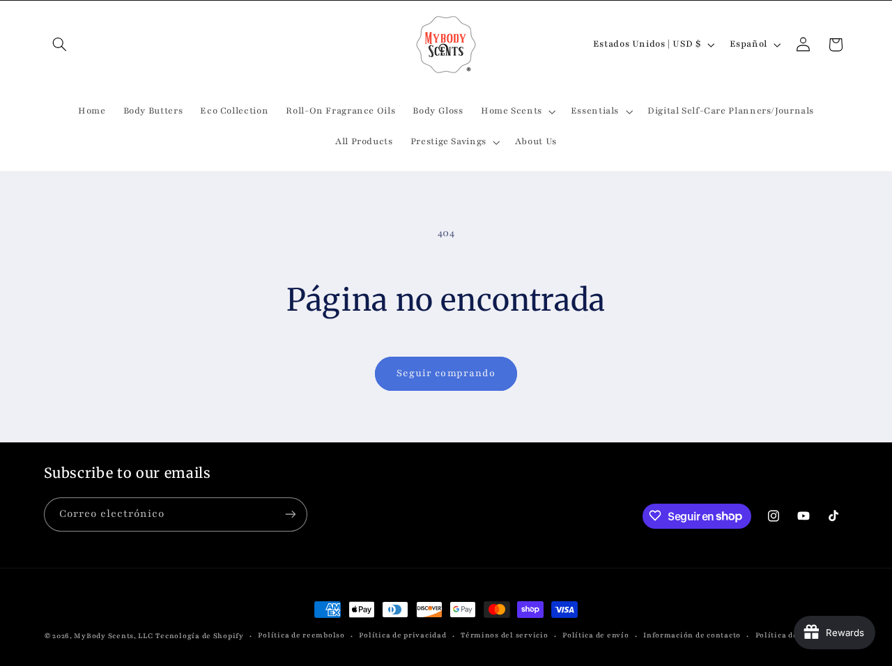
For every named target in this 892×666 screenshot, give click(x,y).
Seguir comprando (446, 373)
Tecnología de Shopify (199, 636)
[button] (60, 45)
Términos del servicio (504, 636)
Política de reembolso (301, 636)
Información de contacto (692, 636)
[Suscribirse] (290, 514)
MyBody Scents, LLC (113, 636)
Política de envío (595, 636)
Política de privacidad (402, 636)
